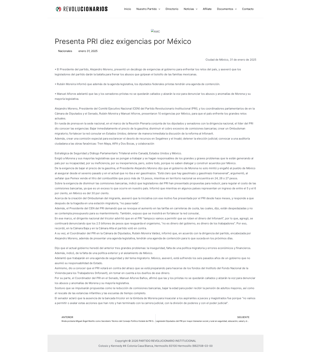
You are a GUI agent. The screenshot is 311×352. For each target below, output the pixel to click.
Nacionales (65, 51)
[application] (158, 9)
